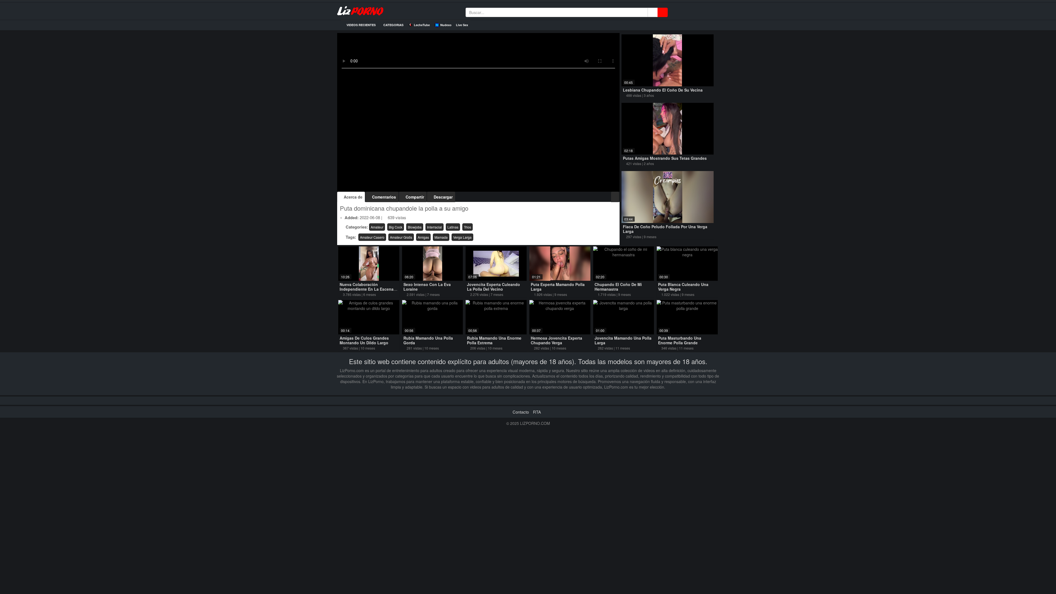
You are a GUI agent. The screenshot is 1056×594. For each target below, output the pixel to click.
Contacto (521, 412)
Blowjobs (415, 227)
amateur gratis (401, 237)
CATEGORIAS (393, 25)
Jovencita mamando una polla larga (623, 340)
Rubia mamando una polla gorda (428, 340)
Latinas (452, 227)
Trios (467, 227)
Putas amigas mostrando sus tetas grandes (665, 158)
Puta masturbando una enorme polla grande (679, 340)
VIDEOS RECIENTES (361, 25)
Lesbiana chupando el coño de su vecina (663, 90)
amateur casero (372, 237)
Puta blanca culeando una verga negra (683, 287)
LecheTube (422, 25)
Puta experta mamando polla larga (558, 287)
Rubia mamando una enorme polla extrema (494, 340)
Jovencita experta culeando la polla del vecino (493, 287)
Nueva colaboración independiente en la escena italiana (367, 289)
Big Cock (395, 227)
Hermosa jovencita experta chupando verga (556, 340)
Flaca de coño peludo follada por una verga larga (665, 229)
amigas (423, 237)
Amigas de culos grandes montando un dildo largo (364, 340)
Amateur (377, 227)
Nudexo (446, 25)
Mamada (441, 237)
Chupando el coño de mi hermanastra (618, 287)
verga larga (462, 237)
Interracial (434, 227)
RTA (537, 412)
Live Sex (462, 25)
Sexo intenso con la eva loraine (427, 287)
